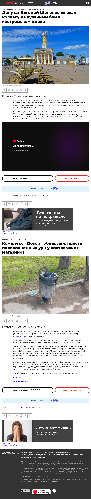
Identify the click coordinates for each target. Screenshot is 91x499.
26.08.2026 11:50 (7, 240)
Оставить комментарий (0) (72, 178)
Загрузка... (6, 231)
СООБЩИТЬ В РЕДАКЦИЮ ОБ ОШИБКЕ (33, 457)
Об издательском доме (61, 455)
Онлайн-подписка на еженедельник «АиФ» (36, 455)
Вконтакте (18, 377)
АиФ (18, 316)
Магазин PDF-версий (63, 452)
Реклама (24, 452)
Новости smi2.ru (9, 233)
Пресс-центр (49, 452)
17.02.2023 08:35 (7, 9)
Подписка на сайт (35, 452)
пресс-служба (19, 336)
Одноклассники (20, 381)
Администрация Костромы (11, 85)
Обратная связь (78, 455)
